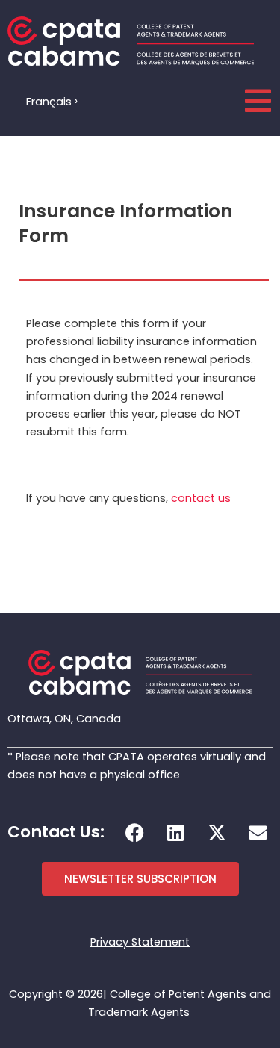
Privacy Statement (140, 941)
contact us (201, 498)
